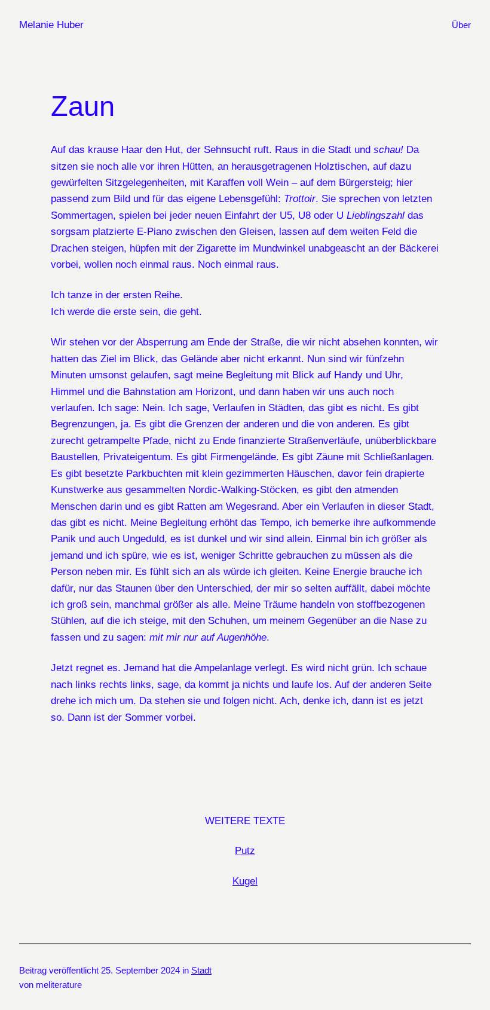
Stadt (201, 970)
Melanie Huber (51, 24)
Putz (245, 850)
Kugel (245, 881)
